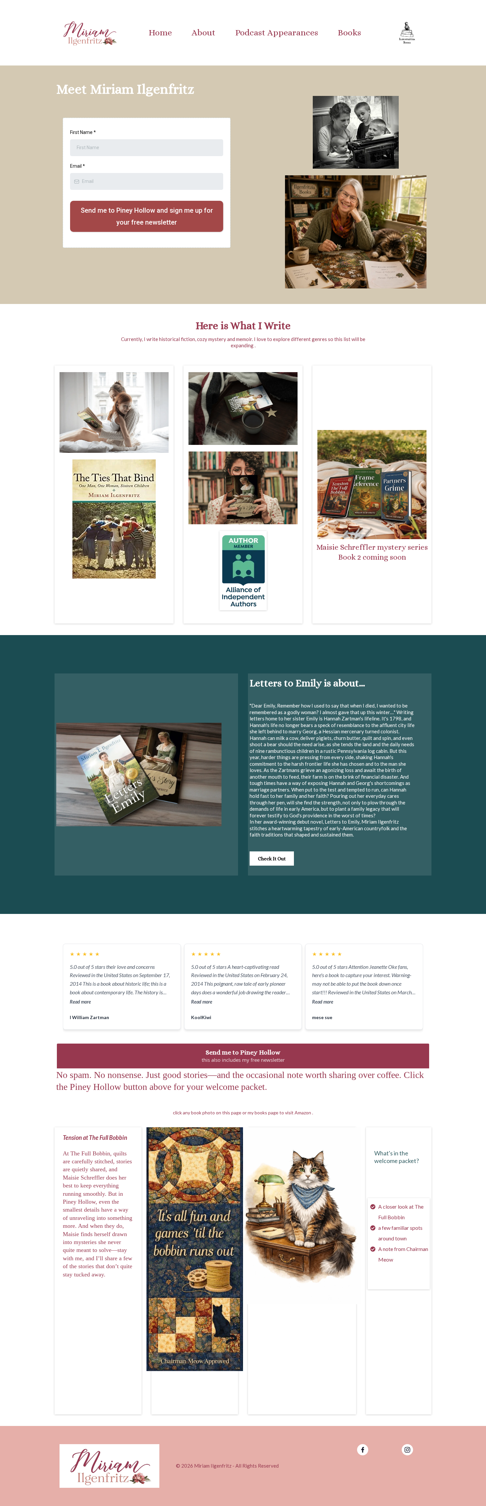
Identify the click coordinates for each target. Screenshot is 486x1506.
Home (160, 32)
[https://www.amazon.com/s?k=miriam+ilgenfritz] (371, 484)
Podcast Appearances (276, 32)
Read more (80, 1002)
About (204, 32)
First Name (83, 132)
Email (77, 166)
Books (349, 32)
